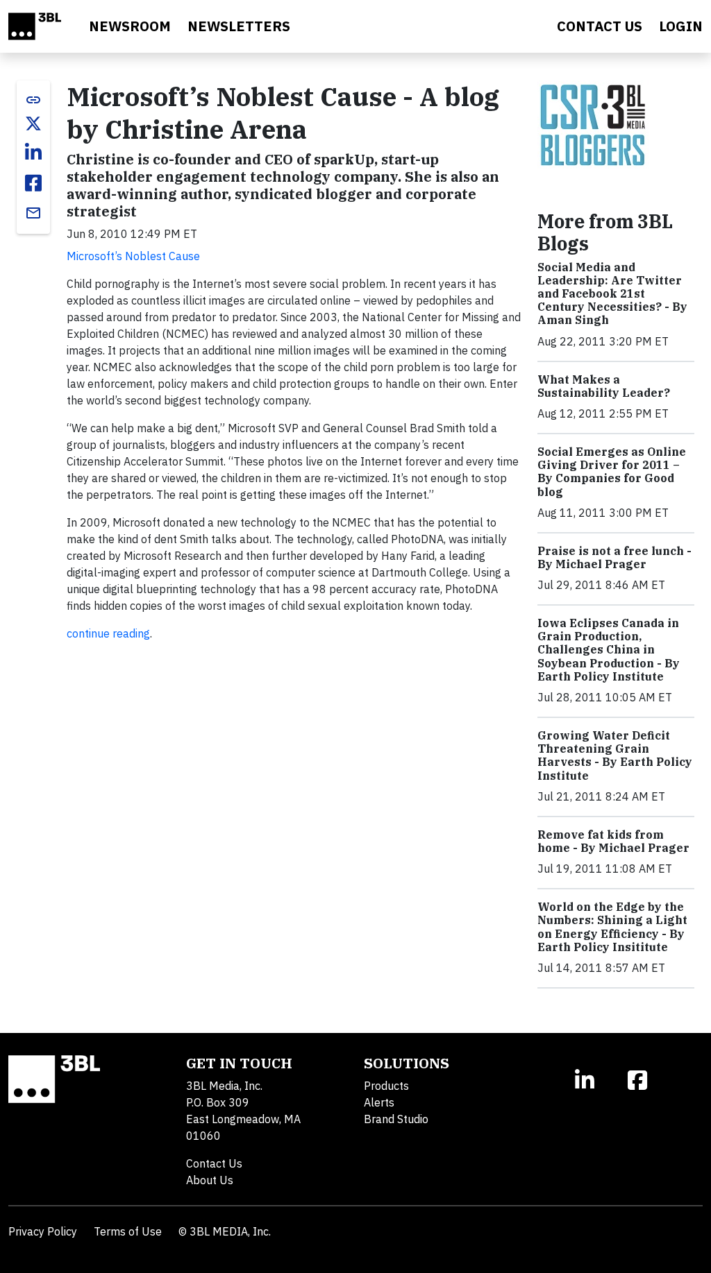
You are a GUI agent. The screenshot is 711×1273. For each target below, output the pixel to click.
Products (386, 1086)
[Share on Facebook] (33, 183)
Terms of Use (128, 1231)
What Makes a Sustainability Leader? (603, 386)
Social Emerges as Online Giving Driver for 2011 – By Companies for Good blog (611, 472)
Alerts (379, 1102)
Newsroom (130, 26)
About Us (209, 1180)
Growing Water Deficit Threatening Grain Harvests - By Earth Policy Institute (614, 755)
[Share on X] (33, 123)
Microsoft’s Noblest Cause (133, 256)
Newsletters (238, 26)
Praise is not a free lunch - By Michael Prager (614, 557)
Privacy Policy (42, 1231)
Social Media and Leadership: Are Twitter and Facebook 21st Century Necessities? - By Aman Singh (612, 293)
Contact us (599, 26)
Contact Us (214, 1163)
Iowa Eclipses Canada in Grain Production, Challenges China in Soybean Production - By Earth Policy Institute (608, 649)
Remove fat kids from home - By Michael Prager (613, 841)
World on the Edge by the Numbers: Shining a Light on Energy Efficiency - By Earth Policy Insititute (612, 927)
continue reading (108, 633)
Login (681, 26)
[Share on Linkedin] (33, 153)
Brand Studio (396, 1119)
